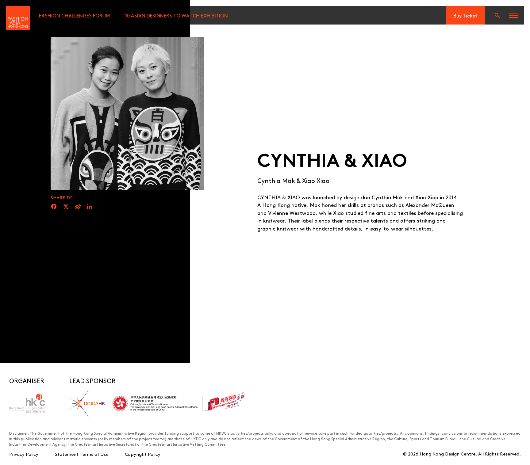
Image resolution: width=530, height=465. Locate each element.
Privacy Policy (23, 454)
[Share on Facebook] (54, 207)
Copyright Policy (142, 454)
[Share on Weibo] (78, 207)
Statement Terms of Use (81, 454)
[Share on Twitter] (66, 207)
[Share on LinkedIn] (90, 207)
